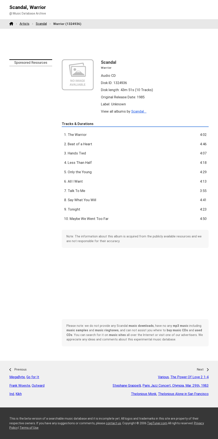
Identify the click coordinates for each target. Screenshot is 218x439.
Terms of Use (29, 427)
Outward (38, 386)
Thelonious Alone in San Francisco (183, 394)
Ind (11, 394)
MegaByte (17, 377)
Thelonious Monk (143, 394)
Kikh (19, 394)
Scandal (41, 24)
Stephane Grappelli (127, 386)
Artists (24, 24)
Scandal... (138, 111)
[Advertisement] (109, 44)
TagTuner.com (157, 423)
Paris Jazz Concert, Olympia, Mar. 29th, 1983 (175, 386)
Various (163, 377)
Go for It (32, 377)
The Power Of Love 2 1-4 (189, 377)
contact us (113, 423)
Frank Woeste (19, 386)
